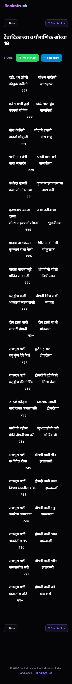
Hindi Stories (44, 672)
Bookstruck (15, 5)
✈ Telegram (51, 57)
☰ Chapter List (57, 23)
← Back (10, 23)
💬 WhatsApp (27, 57)
